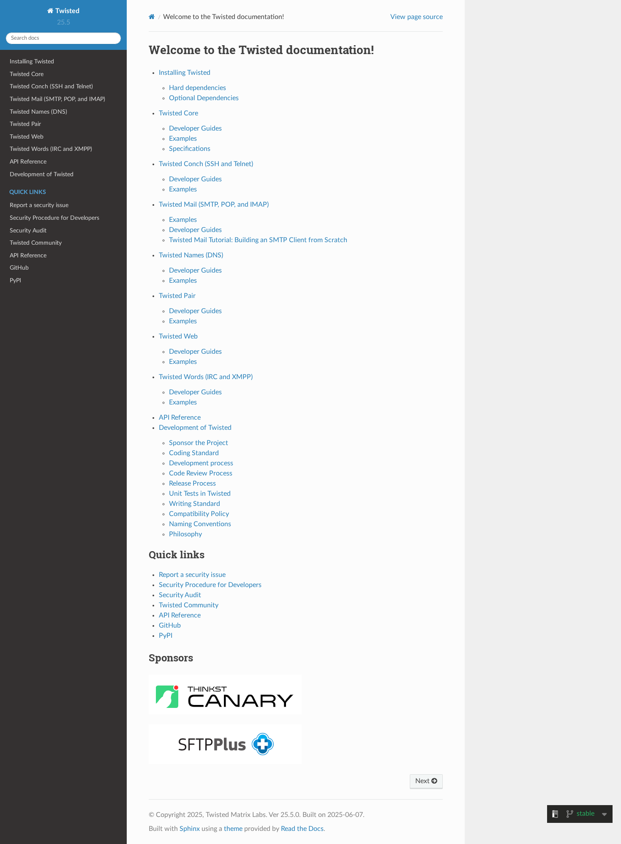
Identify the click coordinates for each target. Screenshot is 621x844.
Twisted (66, 11)
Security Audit (28, 230)
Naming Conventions (200, 524)
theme (233, 828)
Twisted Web (27, 137)
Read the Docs (302, 828)
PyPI (15, 280)
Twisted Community (36, 243)
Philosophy (185, 534)
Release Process (192, 483)
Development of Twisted (42, 174)
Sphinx (190, 828)
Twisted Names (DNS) (38, 112)
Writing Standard (194, 503)
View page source (416, 17)
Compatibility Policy (199, 514)
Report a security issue (39, 205)
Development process (201, 463)
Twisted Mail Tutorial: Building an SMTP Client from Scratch (258, 240)
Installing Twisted (32, 61)
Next (423, 781)
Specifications (189, 148)
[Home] (152, 16)
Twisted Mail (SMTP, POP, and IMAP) (57, 99)
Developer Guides (195, 128)
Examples (183, 138)
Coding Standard (194, 453)
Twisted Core (27, 74)
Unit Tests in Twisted (200, 493)
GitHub (19, 268)
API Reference (28, 161)
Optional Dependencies (204, 98)
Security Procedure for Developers (54, 218)
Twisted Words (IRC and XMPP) (51, 149)
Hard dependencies (197, 88)
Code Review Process (200, 473)
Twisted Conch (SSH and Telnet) (51, 86)
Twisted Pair (25, 124)
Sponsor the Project (198, 443)
